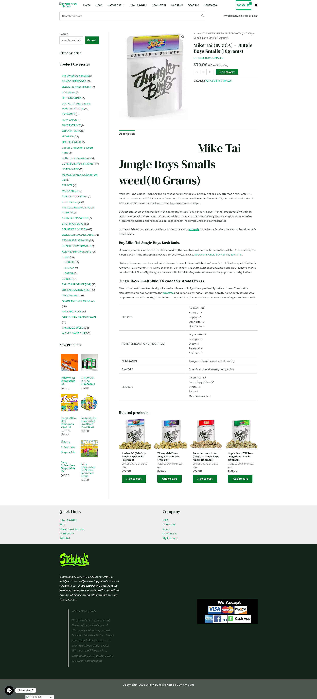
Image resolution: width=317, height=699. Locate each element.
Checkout (169, 524)
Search (63, 33)
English (37, 696)
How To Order (67, 519)
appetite (168, 292)
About (167, 529)
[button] (183, 37)
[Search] (203, 16)
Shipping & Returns (71, 529)
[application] (122, 5)
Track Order (66, 533)
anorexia (194, 229)
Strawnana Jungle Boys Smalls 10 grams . (218, 254)
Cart (165, 519)
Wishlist (64, 538)
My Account (170, 538)
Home (197, 33)
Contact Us (170, 533)
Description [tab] (127, 133)
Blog (62, 524)
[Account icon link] (256, 4)
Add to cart (227, 72)
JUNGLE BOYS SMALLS (216, 33)
